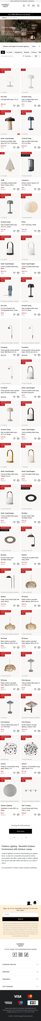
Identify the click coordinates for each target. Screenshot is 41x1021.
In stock (9, 52)
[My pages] (23, 5)
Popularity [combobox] (28, 56)
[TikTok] (26, 954)
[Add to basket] (18, 105)
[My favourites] (28, 5)
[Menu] (38, 5)
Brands (26, 52)
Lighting (4, 17)
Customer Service (9, 964)
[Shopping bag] (33, 5)
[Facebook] (15, 954)
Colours (34, 52)
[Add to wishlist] (14, 105)
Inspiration (6, 979)
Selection (6, 972)
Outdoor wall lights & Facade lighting (16, 46)
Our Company (7, 986)
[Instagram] (20, 954)
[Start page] (5, 5)
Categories (18, 52)
